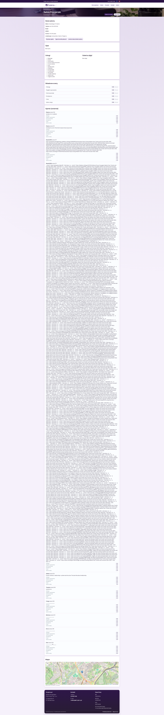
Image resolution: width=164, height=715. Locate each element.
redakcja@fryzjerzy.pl (76, 700)
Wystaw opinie (50, 39)
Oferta (101, 5)
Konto (117, 5)
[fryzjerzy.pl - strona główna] (50, 5)
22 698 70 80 (74, 696)
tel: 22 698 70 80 (111, 1)
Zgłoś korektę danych (61, 39)
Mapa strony (115, 711)
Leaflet (110, 684)
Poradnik (107, 5)
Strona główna (95, 5)
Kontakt (112, 5)
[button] (82, 672)
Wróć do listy (117, 14)
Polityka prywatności (107, 711)
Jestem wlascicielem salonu (75, 39)
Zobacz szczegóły (109, 14)
